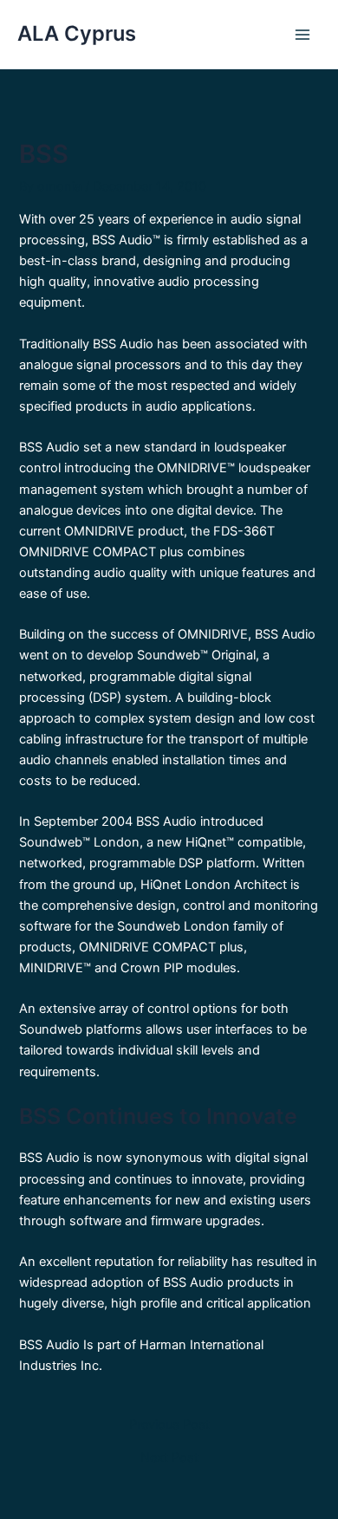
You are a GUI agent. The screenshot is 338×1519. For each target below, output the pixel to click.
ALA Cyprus (76, 33)
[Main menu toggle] (302, 34)
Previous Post (169, 1424)
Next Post (169, 1457)
